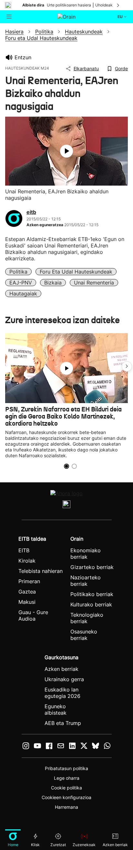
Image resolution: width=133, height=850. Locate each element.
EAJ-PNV (20, 282)
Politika (18, 271)
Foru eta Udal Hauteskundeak (76, 271)
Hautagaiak (23, 293)
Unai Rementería (94, 282)
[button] (127, 366)
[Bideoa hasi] (66, 151)
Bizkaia (53, 282)
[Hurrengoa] (118, 5)
